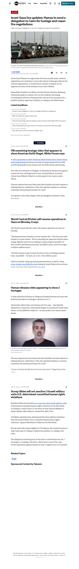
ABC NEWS (16, 72)
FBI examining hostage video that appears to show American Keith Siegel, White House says (39, 121)
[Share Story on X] (56, 73)
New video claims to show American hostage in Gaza (27, 131)
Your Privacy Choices (52, 555)
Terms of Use (43, 555)
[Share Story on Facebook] (52, 73)
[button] (10, 3)
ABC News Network (18, 553)
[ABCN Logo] (20, 3)
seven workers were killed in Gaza (24, 264)
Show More (38, 206)
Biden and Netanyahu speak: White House (24, 116)
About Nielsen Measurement (31, 555)
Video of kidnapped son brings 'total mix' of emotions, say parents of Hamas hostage (36, 126)
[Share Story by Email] (61, 73)
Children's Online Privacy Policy (56, 553)
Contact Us (62, 555)
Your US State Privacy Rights (40, 553)
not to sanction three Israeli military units (50, 403)
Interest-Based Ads (18, 555)
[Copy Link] (66, 73)
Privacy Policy (28, 553)
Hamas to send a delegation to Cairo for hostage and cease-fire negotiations (34, 111)
